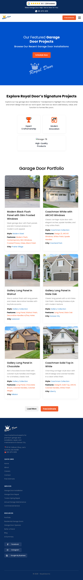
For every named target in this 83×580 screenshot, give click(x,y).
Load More (31, 409)
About (6, 467)
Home (6, 463)
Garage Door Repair (11, 494)
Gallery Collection (20, 309)
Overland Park (56, 243)
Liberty (53, 391)
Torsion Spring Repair (12, 498)
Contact (7, 475)
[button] (41, 3)
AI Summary (9, 537)
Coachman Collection (60, 230)
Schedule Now (41, 55)
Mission (15, 394)
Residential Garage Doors (13, 521)
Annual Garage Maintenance (15, 502)
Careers (7, 471)
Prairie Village (17, 246)
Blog (5, 533)
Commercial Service (12, 506)
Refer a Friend (9, 529)
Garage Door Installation (13, 490)
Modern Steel (18, 233)
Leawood (15, 319)
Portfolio (7, 517)
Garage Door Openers (12, 525)
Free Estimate (69, 18)
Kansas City (55, 316)
